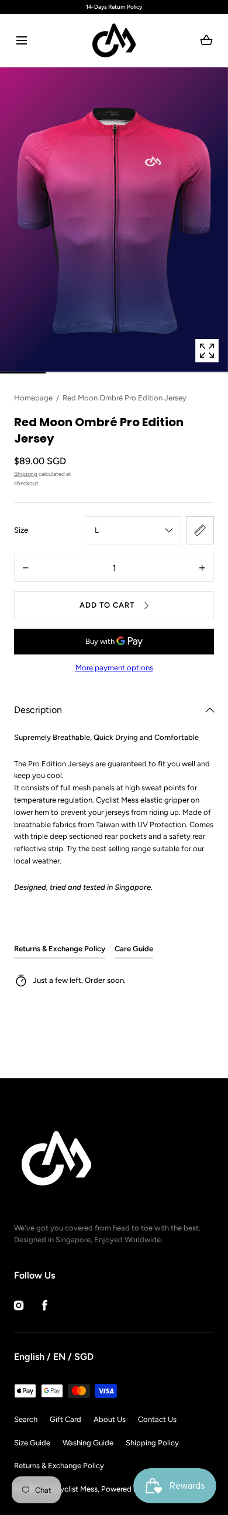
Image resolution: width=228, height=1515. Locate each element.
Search (25, 1419)
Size (21, 530)
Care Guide (134, 948)
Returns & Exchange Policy (59, 948)
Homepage (33, 397)
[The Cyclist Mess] (114, 40)
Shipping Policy (152, 1442)
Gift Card (65, 1419)
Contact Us (157, 1419)
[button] (21, 40)
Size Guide (32, 1442)
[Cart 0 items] (206, 40)
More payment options (114, 667)
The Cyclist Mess (69, 1489)
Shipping (25, 474)
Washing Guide (88, 1442)
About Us (110, 1419)
